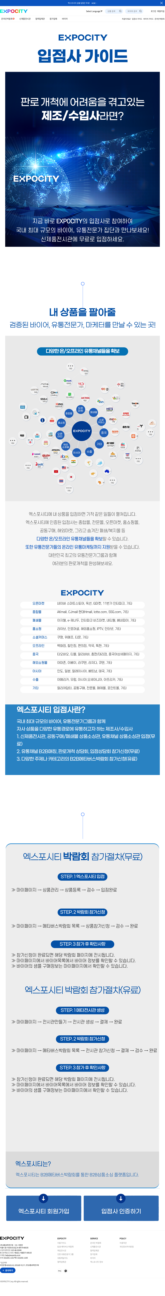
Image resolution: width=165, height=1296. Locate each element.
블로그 (59, 1271)
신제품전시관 (25, 18)
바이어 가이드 (148, 19)
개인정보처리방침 (127, 1246)
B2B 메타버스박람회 (65, 1246)
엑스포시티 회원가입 (43, 1211)
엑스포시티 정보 (96, 1261)
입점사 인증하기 (121, 1211)
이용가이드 (61, 1242)
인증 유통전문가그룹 (65, 1254)
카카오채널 (66, 1271)
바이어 (65, 18)
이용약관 (123, 1242)
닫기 (161, 3)
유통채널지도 (62, 1257)
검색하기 (120, 11)
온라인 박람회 (95, 1242)
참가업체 (53, 18)
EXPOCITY (14, 11)
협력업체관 (40, 18)
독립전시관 (61, 1250)
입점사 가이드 (137, 19)
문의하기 (9, 1270)
